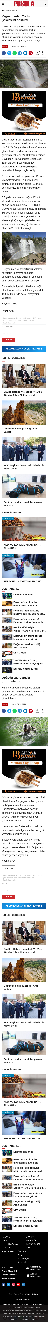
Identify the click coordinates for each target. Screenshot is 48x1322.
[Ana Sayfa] (3, 10)
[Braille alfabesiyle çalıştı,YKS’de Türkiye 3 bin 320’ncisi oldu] (24, 376)
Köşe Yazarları (8, 1251)
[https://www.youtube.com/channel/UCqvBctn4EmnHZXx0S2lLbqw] (18, 1284)
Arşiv (20, 1255)
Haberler (8, 10)
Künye (27, 1294)
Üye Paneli (22, 1251)
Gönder (8, 339)
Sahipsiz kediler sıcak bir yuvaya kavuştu (23, 504)
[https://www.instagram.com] (13, 1284)
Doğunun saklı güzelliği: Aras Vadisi (21, 430)
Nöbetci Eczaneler (9, 1275)
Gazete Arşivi (23, 1259)
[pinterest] (31, 53)
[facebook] (4, 53)
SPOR (28, 1248)
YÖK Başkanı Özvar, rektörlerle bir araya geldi (24, 467)
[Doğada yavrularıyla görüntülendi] (24, 731)
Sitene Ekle (18, 1294)
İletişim (35, 1294)
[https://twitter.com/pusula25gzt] (8, 1284)
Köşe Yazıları (12, 1244)
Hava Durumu (7, 1268)
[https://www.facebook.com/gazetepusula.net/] (3, 1284)
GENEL (16, 10)
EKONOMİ (30, 1237)
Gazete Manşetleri (9, 1271)
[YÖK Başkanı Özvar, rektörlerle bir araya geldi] (24, 449)
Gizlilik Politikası (23, 1299)
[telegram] (20, 53)
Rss (10, 1294)
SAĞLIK (6, 1248)
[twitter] (9, 53)
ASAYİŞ (6, 1237)
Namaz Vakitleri (8, 1278)
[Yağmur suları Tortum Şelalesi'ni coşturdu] (24, 73)
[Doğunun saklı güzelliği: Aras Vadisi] (24, 412)
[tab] (8, 311)
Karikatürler (22, 1262)
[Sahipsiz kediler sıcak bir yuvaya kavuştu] (24, 486)
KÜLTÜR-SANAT (33, 1244)
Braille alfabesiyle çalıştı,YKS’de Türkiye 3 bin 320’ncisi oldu (23, 393)
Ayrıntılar (25, 1319)
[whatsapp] (14, 53)
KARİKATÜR (31, 1240)
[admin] (23, 1284)
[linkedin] (25, 53)
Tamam (33, 1319)
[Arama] (45, 3)
